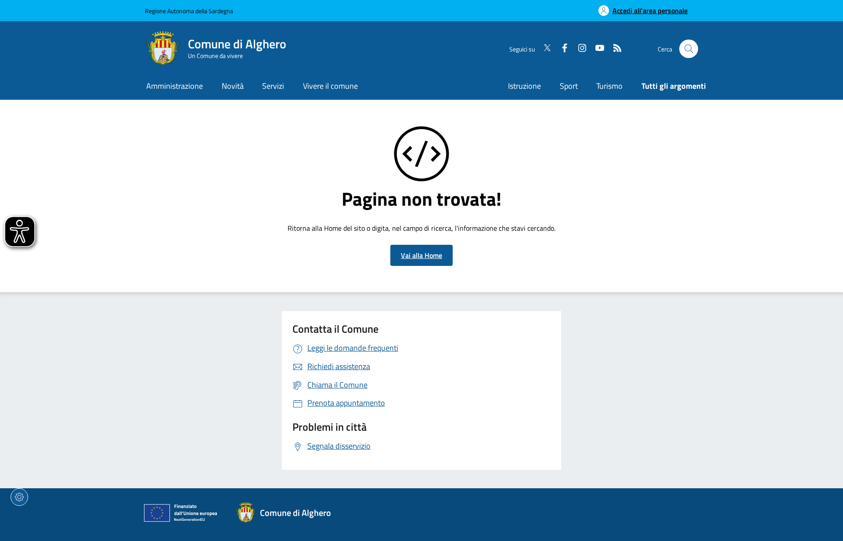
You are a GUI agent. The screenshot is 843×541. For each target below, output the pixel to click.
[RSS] (614, 49)
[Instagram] (578, 49)
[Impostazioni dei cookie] (19, 497)
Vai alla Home (421, 255)
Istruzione (524, 86)
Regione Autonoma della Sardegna (189, 10)
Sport (569, 86)
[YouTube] (596, 49)
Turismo (609, 86)
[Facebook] (561, 49)
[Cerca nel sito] (688, 49)
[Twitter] (543, 49)
